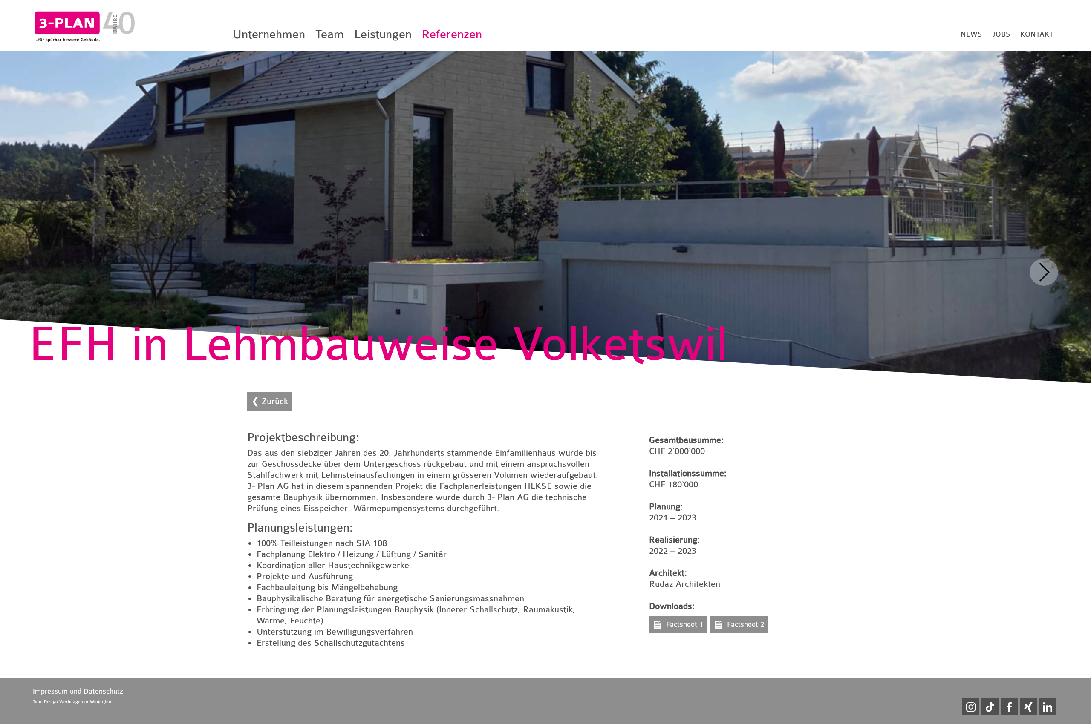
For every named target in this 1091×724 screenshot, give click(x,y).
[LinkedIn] (1047, 706)
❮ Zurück (269, 401)
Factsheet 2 (745, 625)
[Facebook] (1009, 706)
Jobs (1001, 34)
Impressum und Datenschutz (78, 691)
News (971, 34)
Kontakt (1036, 34)
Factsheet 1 (684, 625)
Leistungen (383, 34)
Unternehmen (269, 34)
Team (329, 34)
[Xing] (1028, 706)
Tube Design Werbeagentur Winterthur (72, 701)
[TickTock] (990, 706)
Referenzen (452, 34)
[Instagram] (970, 706)
